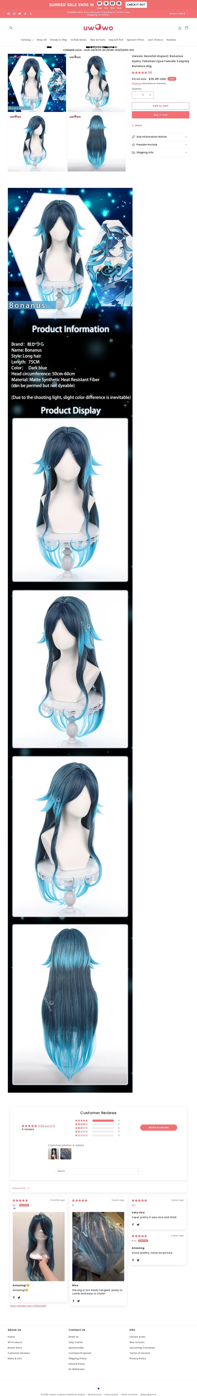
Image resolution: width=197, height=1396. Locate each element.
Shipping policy (148, 1394)
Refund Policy (77, 1363)
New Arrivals (137, 1342)
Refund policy (95, 1394)
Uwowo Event (138, 1336)
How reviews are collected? (28, 1306)
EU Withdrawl (76, 1369)
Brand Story (15, 1347)
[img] (20, 1200)
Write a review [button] (159, 1127)
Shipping (136, 83)
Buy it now (160, 114)
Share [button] (138, 125)
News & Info (15, 1358)
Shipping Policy (78, 1358)
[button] (11, 28)
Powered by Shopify (75, 1394)
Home (11, 1336)
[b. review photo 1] (98, 1246)
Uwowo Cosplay (57, 1394)
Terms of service (129, 1394)
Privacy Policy (138, 1358)
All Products (15, 1342)
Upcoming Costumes (142, 1347)
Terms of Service (140, 1353)
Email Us (74, 1336)
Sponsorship (76, 1347)
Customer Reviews (19, 1353)
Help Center (76, 1342)
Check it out (136, 4)
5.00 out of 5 (46, 1126)
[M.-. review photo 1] (39, 1246)
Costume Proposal (80, 1353)
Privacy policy (111, 1394)
